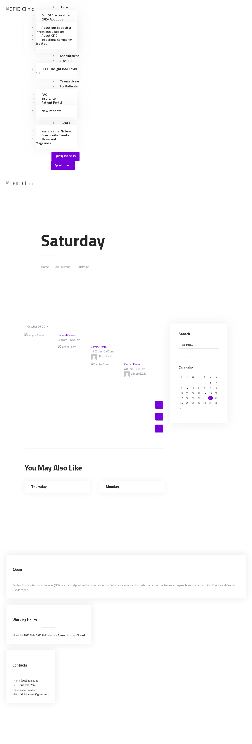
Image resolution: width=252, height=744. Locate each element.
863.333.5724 (28, 685)
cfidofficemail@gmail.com (33, 694)
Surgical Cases (66, 335)
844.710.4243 (28, 690)
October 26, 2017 (37, 326)
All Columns (62, 266)
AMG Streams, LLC (117, 716)
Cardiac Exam (99, 347)
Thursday (39, 487)
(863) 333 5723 (29, 681)
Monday (112, 487)
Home (45, 266)
